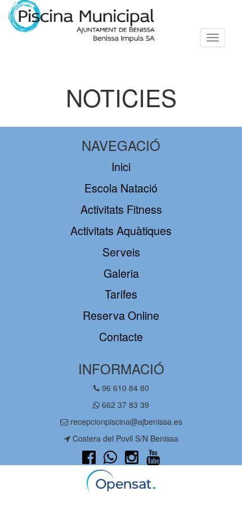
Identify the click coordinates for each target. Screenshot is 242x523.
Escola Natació (121, 188)
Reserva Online (121, 315)
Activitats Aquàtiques (121, 230)
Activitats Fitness (121, 209)
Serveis (121, 252)
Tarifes (121, 294)
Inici (121, 166)
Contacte (121, 336)
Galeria (121, 273)
